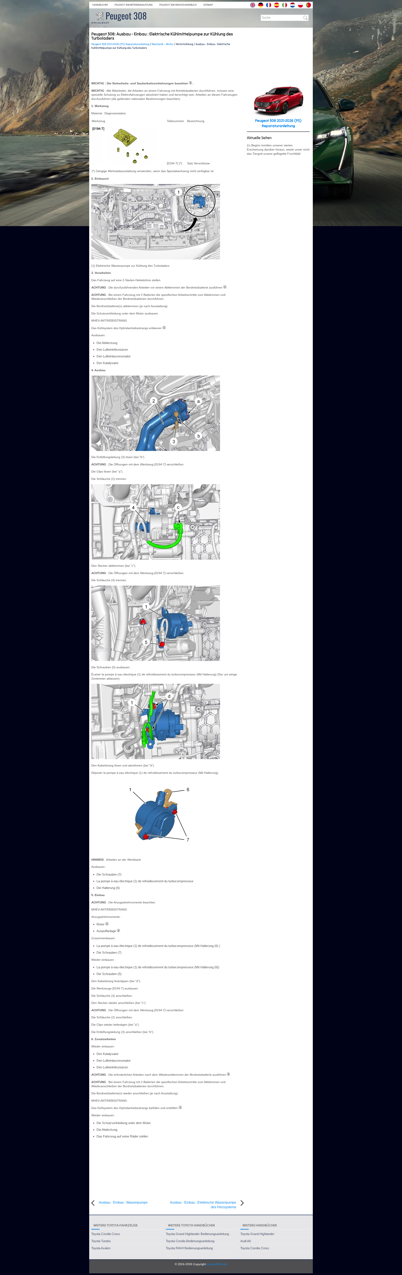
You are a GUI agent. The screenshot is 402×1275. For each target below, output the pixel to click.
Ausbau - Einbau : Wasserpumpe (123, 1202)
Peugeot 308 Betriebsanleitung (134, 4)
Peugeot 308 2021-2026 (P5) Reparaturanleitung (120, 44)
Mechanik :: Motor (163, 44)
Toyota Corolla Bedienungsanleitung (190, 1241)
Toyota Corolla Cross (105, 1234)
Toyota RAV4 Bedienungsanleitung (189, 1248)
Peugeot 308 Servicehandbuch (178, 4)
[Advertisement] (167, 65)
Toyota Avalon (100, 1248)
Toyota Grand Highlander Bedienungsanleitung (197, 1234)
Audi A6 (245, 1241)
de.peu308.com (217, 1264)
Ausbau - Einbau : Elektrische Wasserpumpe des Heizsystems (203, 1205)
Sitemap (208, 4)
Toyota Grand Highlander (257, 1234)
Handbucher (100, 4)
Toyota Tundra (101, 1241)
